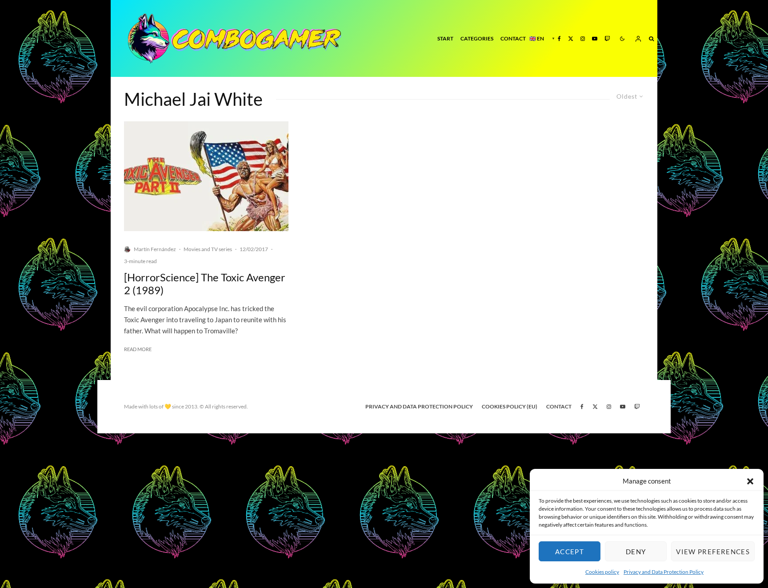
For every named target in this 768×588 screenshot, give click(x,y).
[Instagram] (582, 38)
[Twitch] (607, 38)
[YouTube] (594, 38)
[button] (750, 481)
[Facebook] (559, 38)
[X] (570, 38)
